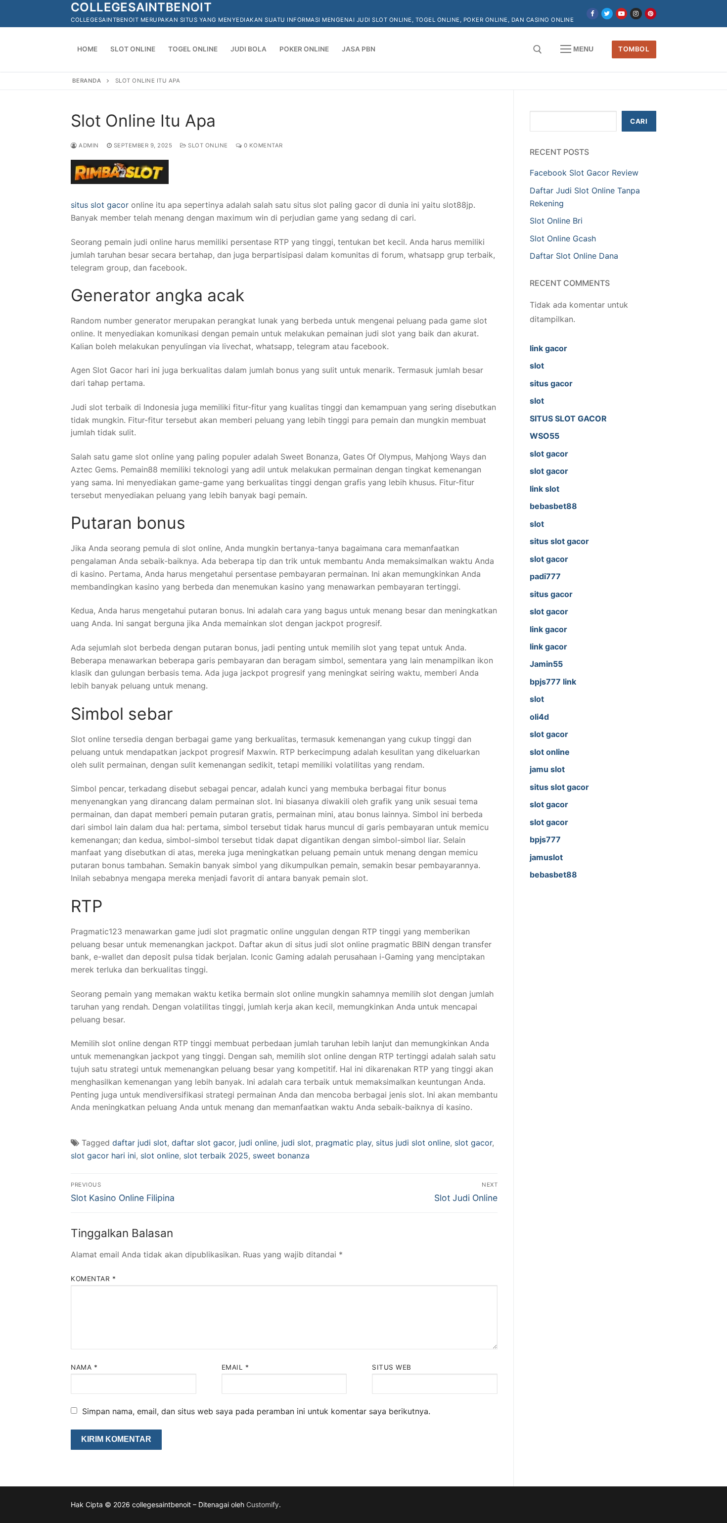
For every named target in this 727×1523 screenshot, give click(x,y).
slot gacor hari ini (103, 1155)
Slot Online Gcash (563, 238)
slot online (159, 1155)
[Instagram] (635, 13)
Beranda (86, 80)
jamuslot (546, 857)
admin (88, 145)
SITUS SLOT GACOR (568, 418)
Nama (84, 1367)
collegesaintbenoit (141, 7)
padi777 (545, 576)
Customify (262, 1504)
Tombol (633, 49)
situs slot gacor (100, 205)
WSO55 (544, 436)
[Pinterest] (650, 13)
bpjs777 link (553, 682)
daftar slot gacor (203, 1143)
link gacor (548, 348)
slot (537, 365)
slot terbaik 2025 (215, 1155)
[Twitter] (607, 13)
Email (235, 1367)
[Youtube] (621, 13)
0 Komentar (262, 145)
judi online (258, 1143)
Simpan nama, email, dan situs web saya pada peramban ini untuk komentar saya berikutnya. (256, 1411)
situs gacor (551, 383)
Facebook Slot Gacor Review (584, 173)
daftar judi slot (139, 1143)
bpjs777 (545, 839)
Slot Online (207, 145)
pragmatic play (343, 1143)
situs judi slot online (413, 1143)
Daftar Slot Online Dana (574, 256)
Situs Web (391, 1367)
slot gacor (473, 1143)
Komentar (93, 1279)
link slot (544, 489)
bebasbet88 (553, 506)
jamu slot (547, 769)
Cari (638, 121)
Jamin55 (546, 664)
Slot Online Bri (556, 221)
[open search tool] (537, 49)
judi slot (296, 1143)
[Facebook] (592, 13)
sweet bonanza (281, 1155)
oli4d (539, 717)
